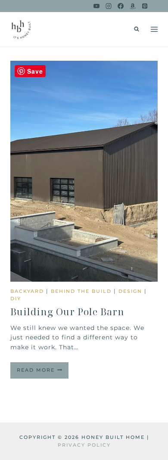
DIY (15, 298)
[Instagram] (109, 6)
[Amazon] (133, 6)
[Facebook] (121, 6)
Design (130, 291)
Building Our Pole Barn (67, 311)
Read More (42, 373)
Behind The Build (81, 291)
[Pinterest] (145, 6)
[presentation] (84, 171)
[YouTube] (96, 6)
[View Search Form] (136, 29)
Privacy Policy (84, 445)
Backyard (27, 291)
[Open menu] (154, 29)
